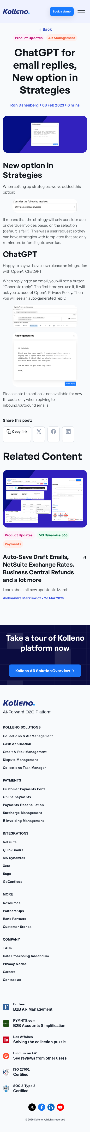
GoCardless (12, 881)
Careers (9, 972)
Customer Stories (17, 927)
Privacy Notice (15, 964)
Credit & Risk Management (25, 752)
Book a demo (62, 11)
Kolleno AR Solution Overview (42, 670)
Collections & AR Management (28, 736)
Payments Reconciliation (23, 805)
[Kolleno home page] (19, 701)
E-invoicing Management (23, 821)
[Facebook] (54, 434)
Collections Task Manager (24, 768)
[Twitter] (39, 434)
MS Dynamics (14, 858)
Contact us (12, 980)
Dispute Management (20, 760)
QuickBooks (13, 850)
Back (47, 29)
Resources (12, 903)
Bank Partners (14, 919)
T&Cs (7, 948)
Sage (7, 874)
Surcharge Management (22, 813)
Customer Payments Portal (25, 789)
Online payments (17, 797)
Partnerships (13, 911)
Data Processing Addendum (26, 956)
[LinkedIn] (68, 434)
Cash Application (17, 744)
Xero (6, 866)
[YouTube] (60, 1107)
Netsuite (10, 842)
